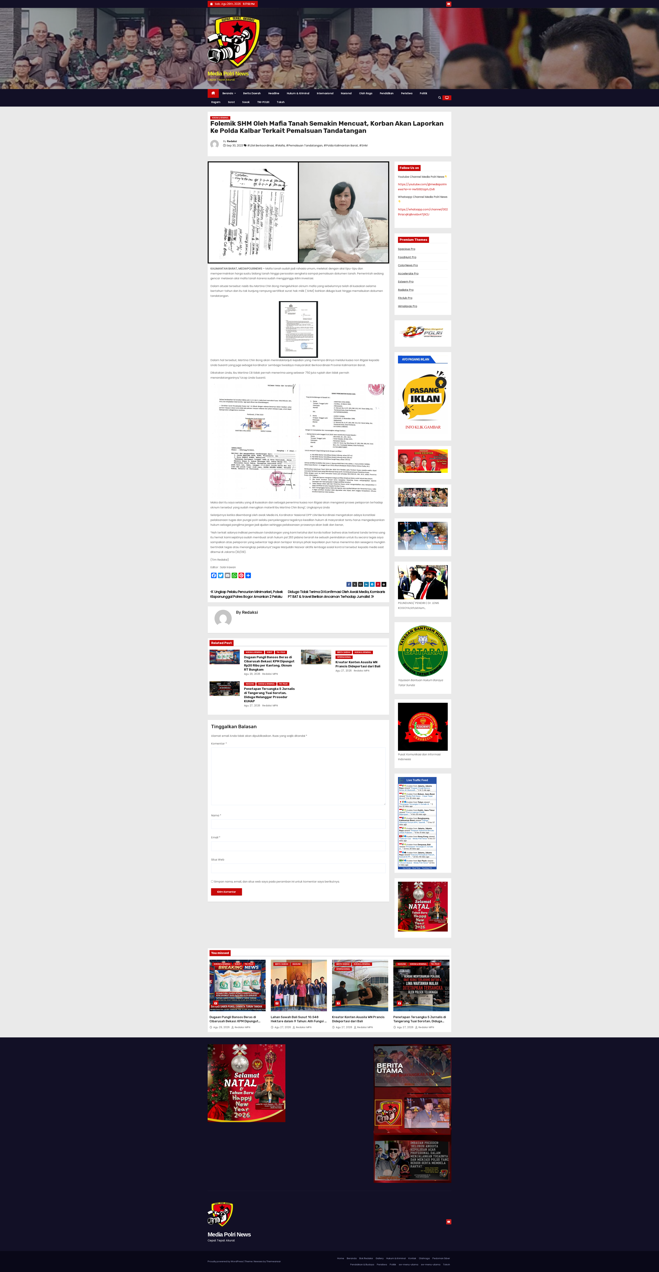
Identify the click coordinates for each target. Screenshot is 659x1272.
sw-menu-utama (408, 1264)
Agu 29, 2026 (252, 674)
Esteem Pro (406, 282)
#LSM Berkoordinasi (260, 145)
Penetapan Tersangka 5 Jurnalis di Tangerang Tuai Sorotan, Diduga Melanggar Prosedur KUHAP (269, 695)
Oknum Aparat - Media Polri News (414, 863)
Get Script (407, 868)
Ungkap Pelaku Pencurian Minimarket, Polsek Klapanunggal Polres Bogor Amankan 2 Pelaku (246, 594)
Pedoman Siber (441, 1258)
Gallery (380, 1258)
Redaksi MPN (270, 674)
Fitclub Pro (405, 298)
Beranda (228, 93)
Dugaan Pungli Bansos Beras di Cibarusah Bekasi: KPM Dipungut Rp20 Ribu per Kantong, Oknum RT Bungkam (269, 663)
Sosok (246, 102)
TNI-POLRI (263, 102)
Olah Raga (365, 93)
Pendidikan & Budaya (362, 1264)
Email (215, 837)
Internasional (325, 93)
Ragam (216, 102)
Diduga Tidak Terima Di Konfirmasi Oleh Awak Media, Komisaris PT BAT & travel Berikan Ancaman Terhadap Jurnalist (336, 594)
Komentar (219, 744)
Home (340, 1258)
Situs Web (217, 860)
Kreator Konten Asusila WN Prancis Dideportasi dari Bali (358, 664)
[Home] (213, 93)
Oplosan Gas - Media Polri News (413, 839)
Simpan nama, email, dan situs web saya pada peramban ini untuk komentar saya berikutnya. (277, 882)
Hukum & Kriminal (298, 93)
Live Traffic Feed (417, 780)
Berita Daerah (252, 93)
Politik (423, 93)
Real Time (416, 868)
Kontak (412, 1258)
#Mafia (280, 145)
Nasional (346, 93)
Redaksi (232, 141)
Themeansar (273, 1261)
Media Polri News (228, 73)
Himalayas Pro (407, 306)
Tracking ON (427, 868)
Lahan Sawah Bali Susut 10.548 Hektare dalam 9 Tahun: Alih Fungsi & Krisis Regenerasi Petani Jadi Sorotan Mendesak (299, 1023)
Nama (216, 815)
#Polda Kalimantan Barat (341, 145)
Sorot (231, 102)
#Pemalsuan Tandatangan (304, 145)
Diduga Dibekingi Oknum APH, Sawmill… (413, 821)
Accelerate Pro (408, 274)
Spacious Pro (406, 249)
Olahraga (424, 1258)
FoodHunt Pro (407, 257)
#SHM (363, 145)
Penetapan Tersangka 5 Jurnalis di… (415, 804)
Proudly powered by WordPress (226, 1261)
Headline (273, 93)
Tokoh (281, 102)
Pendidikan (387, 93)
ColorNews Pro (408, 265)
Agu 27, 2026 (344, 670)
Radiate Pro (406, 290)
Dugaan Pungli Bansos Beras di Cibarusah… (414, 789)
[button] (439, 98)
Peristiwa (407, 93)
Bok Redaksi (366, 1258)
